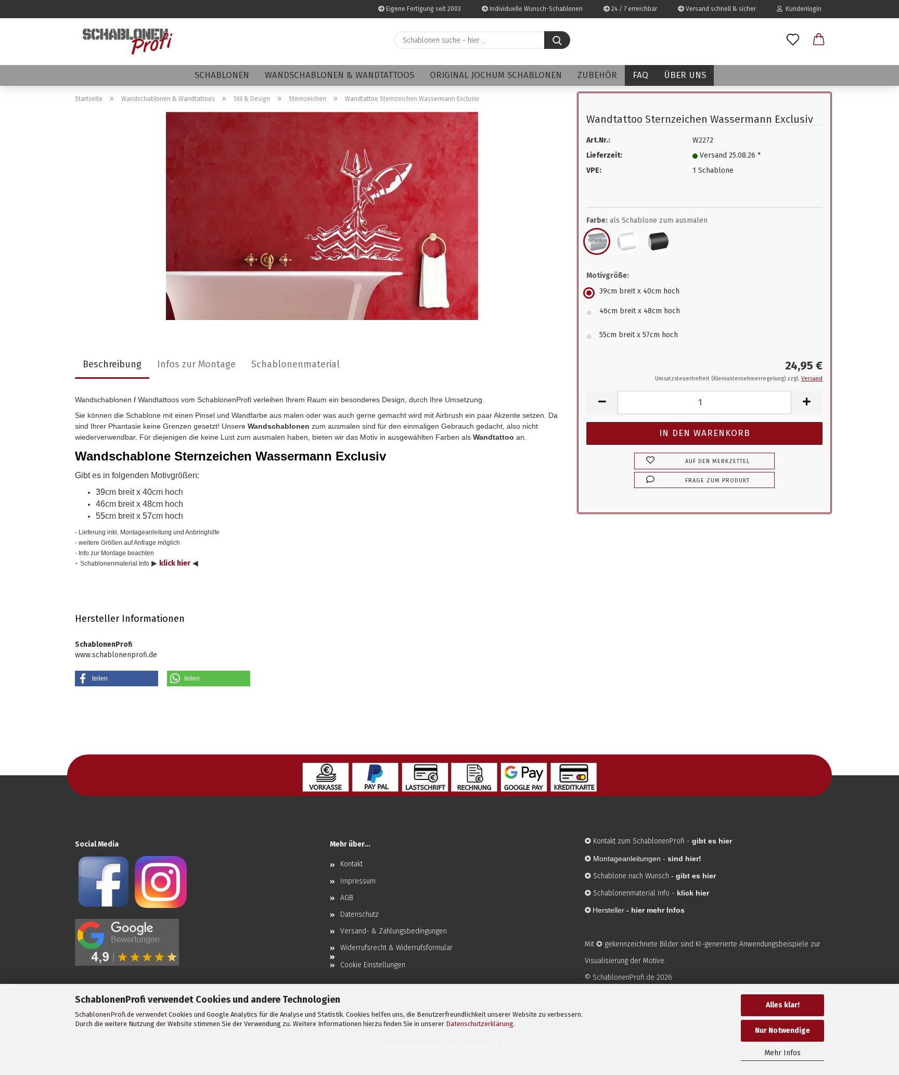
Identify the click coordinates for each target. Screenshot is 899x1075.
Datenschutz (359, 914)
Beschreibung (112, 364)
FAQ (640, 75)
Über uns (685, 75)
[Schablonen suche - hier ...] (557, 40)
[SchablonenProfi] (127, 41)
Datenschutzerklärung (479, 1024)
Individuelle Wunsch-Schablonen (535, 8)
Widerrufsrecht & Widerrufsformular (396, 947)
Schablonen (222, 75)
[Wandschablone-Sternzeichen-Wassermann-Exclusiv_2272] (322, 215)
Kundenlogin (801, 8)
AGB (346, 897)
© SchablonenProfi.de (619, 977)
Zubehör (597, 75)
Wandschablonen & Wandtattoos (339, 75)
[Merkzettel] (793, 40)
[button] (819, 40)
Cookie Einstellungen (372, 965)
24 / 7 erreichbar (633, 8)
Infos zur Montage (196, 364)
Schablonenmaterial (295, 364)
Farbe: (647, 220)
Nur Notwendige (782, 1030)
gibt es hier (696, 876)
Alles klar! (783, 1005)
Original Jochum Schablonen (496, 75)
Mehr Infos (782, 1052)
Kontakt (351, 864)
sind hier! (684, 858)
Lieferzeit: (604, 155)
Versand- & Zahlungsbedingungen (393, 931)
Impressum (358, 881)
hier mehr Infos (658, 910)
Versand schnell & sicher (720, 8)
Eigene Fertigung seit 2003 (422, 8)
